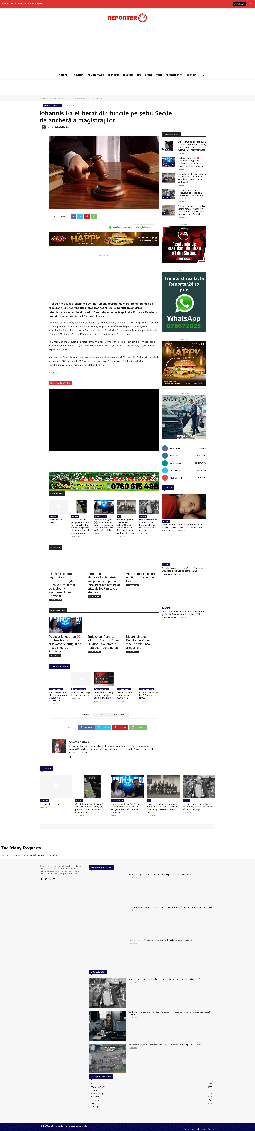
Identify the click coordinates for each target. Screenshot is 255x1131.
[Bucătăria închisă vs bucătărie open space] (149, 679)
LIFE (139, 75)
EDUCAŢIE (128, 75)
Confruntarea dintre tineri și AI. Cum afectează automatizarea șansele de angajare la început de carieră (171, 1013)
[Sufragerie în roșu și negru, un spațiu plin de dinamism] (104, 679)
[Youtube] (54, 879)
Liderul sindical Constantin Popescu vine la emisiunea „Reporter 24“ (140, 642)
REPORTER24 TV (174, 75)
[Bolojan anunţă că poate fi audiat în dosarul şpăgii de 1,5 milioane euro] (107, 888)
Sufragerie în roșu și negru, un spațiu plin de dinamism (103, 695)
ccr (96, 715)
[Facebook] (73, 216)
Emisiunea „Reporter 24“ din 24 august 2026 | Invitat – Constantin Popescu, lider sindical (103, 642)
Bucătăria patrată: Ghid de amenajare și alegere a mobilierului (58, 696)
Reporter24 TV (100, 516)
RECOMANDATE (55, 600)
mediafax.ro (55, 372)
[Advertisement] (127, 49)
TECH (159, 75)
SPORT (148, 75)
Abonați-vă (201, 478)
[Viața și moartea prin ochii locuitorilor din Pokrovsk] (142, 562)
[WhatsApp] (94, 216)
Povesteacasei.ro (59, 666)
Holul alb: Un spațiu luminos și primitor (80, 693)
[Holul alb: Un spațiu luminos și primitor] (81, 679)
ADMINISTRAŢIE (96, 75)
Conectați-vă (200, 456)
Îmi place (202, 448)
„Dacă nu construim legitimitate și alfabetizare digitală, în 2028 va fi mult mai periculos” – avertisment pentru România (64, 585)
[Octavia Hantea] (44, 127)
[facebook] (70, 756)
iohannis (124, 715)
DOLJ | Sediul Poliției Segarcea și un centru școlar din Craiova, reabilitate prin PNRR (183, 613)
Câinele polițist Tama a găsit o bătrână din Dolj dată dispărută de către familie (183, 569)
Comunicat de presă (55, 521)
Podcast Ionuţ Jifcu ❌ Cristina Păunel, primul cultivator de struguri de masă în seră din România (103, 525)
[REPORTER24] (127, 17)
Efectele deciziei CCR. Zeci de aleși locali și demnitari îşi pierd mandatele (160, 940)
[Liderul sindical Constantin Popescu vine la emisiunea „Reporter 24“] (142, 625)
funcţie (114, 715)
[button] (202, 75)
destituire (104, 715)
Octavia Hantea (61, 127)
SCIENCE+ (191, 75)
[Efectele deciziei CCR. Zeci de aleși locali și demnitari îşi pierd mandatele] (107, 954)
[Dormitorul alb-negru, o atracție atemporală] (127, 679)
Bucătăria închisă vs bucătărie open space (148, 695)
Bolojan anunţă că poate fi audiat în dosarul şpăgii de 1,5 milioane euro (160, 874)
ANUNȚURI (53, 516)
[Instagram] (46, 879)
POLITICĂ (79, 75)
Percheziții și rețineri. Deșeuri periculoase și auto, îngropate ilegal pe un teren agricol (166, 1044)
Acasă (42, 98)
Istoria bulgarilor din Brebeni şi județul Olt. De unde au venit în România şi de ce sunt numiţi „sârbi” (126, 526)
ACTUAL (63, 75)
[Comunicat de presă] (58, 507)
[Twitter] (80, 216)
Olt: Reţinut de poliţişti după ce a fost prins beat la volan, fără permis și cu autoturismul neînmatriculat (80, 526)
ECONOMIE (113, 75)
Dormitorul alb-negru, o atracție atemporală (125, 695)
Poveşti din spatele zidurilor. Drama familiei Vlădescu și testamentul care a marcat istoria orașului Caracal (192, 210)
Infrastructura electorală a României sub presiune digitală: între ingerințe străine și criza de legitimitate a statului (104, 583)
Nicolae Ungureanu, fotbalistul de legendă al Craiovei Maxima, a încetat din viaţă (148, 525)
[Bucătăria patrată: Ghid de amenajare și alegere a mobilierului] (58, 679)
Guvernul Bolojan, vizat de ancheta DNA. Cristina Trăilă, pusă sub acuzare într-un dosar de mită (170, 907)
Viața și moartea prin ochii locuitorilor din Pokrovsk (140, 577)
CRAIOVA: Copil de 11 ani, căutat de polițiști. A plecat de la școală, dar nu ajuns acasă (183, 526)
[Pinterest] (87, 216)
